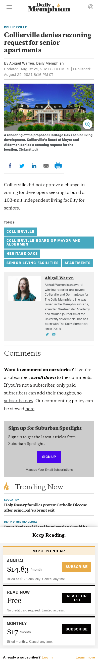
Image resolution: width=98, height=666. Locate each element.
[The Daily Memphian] (49, 8)
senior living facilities (33, 263)
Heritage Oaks (22, 253)
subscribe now (18, 401)
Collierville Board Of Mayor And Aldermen (44, 242)
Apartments (77, 263)
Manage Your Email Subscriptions (49, 470)
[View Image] (87, 124)
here (29, 409)
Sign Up (49, 457)
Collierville (15, 27)
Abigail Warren (21, 63)
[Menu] (9, 8)
